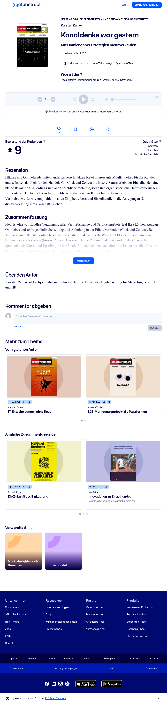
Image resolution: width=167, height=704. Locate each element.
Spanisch (50, 658)
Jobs (8, 628)
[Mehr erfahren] (44, 140)
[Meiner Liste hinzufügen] (91, 129)
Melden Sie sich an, (60, 111)
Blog (48, 614)
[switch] (83, 99)
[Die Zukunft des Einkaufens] (44, 461)
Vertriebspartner (95, 628)
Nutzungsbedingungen (66, 668)
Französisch (134, 658)
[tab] (82, 421)
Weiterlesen (83, 260)
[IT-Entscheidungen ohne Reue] (44, 377)
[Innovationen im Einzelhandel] (123, 461)
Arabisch (154, 658)
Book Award (12, 621)
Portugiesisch (111, 658)
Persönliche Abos (136, 614)
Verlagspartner (94, 607)
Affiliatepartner (95, 621)
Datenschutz (16, 668)
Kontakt (10, 643)
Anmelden (18, 326)
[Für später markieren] (75, 129)
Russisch (68, 658)
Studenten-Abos (136, 621)
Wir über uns (12, 607)
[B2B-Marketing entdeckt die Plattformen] (123, 377)
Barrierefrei (152, 668)
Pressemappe (54, 628)
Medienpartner (95, 614)
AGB (112, 668)
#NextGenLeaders (16, 614)
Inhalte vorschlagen (57, 607)
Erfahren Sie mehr (55, 698)
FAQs (8, 636)
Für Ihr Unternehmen (138, 636)
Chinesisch (88, 658)
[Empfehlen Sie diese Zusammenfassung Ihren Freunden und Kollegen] (108, 129)
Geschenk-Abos (135, 628)
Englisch (12, 658)
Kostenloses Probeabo (139, 607)
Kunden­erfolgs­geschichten (61, 621)
